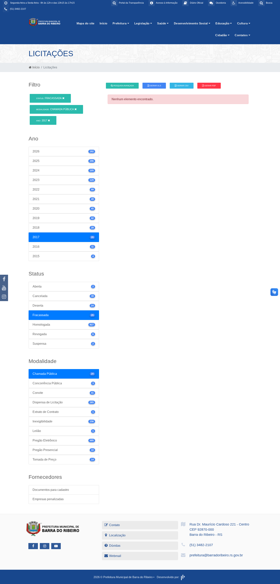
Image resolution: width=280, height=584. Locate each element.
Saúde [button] (162, 23)
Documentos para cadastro (51, 489)
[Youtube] (4, 288)
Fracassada (49, 98)
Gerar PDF (210, 86)
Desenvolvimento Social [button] (191, 23)
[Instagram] (4, 296)
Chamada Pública (55, 109)
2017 (42, 120)
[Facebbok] (33, 546)
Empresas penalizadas (48, 499)
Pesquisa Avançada (123, 86)
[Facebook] (4, 279)
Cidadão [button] (221, 35)
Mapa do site (85, 23)
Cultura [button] (243, 23)
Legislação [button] (142, 23)
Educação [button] (222, 23)
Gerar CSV (183, 86)
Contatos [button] (241, 35)
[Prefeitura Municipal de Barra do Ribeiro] (45, 22)
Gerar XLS (155, 86)
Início (103, 23)
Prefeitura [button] (120, 23)
